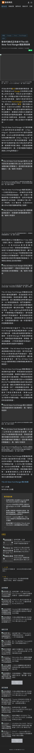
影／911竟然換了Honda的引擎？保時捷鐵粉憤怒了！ (22, 642)
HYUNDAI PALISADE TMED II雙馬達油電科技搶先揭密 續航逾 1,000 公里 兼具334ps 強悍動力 (22, 725)
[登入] (28, 2)
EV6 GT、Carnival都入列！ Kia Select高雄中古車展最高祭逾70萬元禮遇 (17, 518)
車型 (3, 35)
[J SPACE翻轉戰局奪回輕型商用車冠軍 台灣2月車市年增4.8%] (6, 667)
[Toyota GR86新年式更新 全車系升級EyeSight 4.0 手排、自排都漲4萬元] (6, 701)
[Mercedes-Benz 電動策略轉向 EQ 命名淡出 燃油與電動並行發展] (6, 659)
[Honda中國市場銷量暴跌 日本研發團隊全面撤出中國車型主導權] (6, 611)
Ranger (9, 35)
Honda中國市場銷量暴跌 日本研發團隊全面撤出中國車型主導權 (22, 611)
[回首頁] (8, 2)
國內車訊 (4, 6)
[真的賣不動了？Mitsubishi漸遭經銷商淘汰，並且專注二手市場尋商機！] (6, 635)
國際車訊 (18, 6)
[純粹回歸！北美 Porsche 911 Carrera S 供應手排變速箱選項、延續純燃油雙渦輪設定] (8, 542)
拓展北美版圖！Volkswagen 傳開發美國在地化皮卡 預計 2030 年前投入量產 (22, 558)
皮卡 (3, 38)
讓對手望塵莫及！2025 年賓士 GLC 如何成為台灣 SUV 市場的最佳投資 (22, 651)
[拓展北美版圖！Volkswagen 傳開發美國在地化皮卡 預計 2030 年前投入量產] (8, 558)
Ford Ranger (22, 35)
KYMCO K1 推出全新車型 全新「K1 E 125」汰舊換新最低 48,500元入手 (22, 549)
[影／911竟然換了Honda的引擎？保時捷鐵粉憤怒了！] (6, 643)
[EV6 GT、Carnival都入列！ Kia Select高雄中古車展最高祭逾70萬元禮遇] (6, 734)
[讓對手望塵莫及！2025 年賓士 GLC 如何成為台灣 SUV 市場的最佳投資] (6, 651)
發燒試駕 (11, 6)
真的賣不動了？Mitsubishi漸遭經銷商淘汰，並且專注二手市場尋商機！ (21, 635)
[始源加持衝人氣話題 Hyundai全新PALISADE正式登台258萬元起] (6, 709)
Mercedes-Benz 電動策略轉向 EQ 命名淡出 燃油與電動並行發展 (22, 659)
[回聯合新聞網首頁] (3, 2)
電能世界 (25, 6)
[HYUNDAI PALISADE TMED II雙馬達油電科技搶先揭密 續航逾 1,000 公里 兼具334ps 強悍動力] (6, 726)
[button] (31, 2)
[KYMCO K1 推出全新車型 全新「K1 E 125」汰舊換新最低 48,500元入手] (8, 550)
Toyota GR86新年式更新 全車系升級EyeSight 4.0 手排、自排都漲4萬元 (18, 506)
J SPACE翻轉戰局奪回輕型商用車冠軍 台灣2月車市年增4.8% (21, 667)
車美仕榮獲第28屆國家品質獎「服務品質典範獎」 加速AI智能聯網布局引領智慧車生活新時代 (17, 512)
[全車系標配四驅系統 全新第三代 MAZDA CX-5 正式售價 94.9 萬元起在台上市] (6, 619)
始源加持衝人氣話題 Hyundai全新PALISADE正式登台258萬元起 (17, 501)
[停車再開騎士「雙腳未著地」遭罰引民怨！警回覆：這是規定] (6, 675)
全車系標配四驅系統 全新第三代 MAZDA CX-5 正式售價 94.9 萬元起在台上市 (22, 619)
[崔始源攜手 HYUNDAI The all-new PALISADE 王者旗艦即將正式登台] (6, 718)
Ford (15, 35)
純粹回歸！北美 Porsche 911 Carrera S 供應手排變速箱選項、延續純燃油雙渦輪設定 (22, 541)
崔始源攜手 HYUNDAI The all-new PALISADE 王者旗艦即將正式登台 (18, 524)
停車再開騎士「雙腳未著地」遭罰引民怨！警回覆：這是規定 (22, 675)
